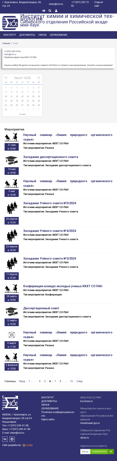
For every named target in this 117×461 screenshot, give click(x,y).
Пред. (22, 381)
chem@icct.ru (56, 4)
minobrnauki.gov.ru (90, 423)
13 (71, 381)
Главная (6, 43)
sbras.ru (84, 437)
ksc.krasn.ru (86, 401)
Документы (27, 34)
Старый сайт (98, 4)
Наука (42, 34)
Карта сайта (47, 419)
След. (80, 381)
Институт (10, 34)
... (34, 381)
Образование (58, 34)
